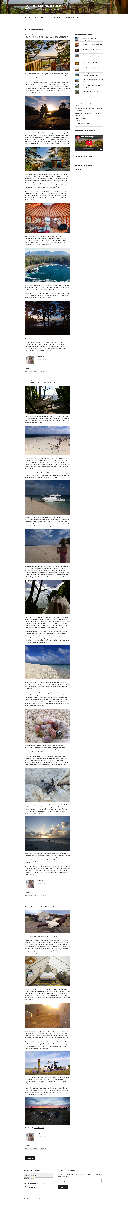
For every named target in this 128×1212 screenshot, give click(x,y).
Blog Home (27, 17)
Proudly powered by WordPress (33, 1199)
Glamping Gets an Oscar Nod (39, 906)
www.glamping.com (41, 359)
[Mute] (98, 149)
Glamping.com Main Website (73, 17)
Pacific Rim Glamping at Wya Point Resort (46, 36)
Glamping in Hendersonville (90, 91)
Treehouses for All (80, 118)
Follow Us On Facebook (84, 156)
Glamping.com (47, 6)
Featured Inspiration (41, 17)
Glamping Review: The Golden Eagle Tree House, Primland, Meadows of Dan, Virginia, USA (93, 56)
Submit (63, 1187)
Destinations (56, 17)
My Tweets (78, 169)
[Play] (77, 149)
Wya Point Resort (53, 76)
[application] (89, 143)
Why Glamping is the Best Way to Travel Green (88, 113)
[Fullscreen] (101, 149)
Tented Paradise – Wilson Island (40, 382)
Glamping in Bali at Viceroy (82, 123)
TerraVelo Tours (30, 1033)
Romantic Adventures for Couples (92, 49)
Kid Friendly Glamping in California (92, 44)
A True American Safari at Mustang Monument (88, 108)
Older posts (30, 1158)
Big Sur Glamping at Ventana (91, 62)
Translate (37, 1178)
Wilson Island (38, 416)
